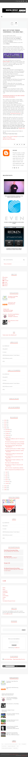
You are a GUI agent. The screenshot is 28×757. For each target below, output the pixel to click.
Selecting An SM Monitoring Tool (11, 303)
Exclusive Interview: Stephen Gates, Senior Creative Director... (14, 197)
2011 (4, 361)
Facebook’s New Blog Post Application (13, 297)
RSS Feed (6, 280)
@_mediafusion (6, 345)
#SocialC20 (5, 348)
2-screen (4, 352)
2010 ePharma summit (7, 358)
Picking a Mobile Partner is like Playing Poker (14, 223)
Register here (22, 128)
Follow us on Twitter (7, 137)
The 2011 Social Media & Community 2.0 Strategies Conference (13, 315)
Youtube (5, 282)
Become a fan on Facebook (9, 139)
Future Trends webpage (12, 136)
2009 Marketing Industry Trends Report (11, 355)
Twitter (5, 279)
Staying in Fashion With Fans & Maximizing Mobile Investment (14, 249)
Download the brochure (15, 113)
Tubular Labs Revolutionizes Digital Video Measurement (8, 310)
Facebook (5, 277)
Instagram (5, 283)
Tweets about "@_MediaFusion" (10, 335)
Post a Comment (7, 263)
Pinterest (5, 285)
